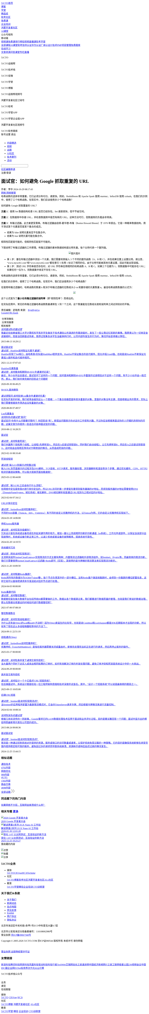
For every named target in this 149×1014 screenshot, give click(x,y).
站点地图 (11, 906)
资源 (8, 52)
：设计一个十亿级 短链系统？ (26, 680)
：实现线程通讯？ (16, 619)
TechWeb (61, 964)
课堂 (17, 52)
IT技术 (53, 45)
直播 (26, 52)
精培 (21, 887)
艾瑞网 (69, 964)
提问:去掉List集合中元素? (23, 396)
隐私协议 (11, 920)
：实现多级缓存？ (16, 530)
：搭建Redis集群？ (16, 574)
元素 (11, 368)
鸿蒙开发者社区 (9, 27)
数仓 (12, 613)
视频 (9, 146)
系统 (3, 547)
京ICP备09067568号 (21, 935)
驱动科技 (43, 964)
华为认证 (36, 45)
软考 (20, 45)
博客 (3, 6)
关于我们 (11, 899)
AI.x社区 (48, 880)
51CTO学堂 (13, 887)
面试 (3, 347)
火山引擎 (39, 968)
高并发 (4, 674)
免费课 (4, 20)
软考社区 (5, 17)
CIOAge (18, 873)
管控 (3, 613)
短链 (13, 695)
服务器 (15, 523)
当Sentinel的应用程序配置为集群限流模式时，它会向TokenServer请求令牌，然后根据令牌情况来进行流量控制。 (58, 704)
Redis (3, 592)
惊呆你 (11, 715)
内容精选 (11, 143)
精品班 (4, 13)
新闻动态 (11, 903)
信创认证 (27, 45)
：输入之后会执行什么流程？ (22, 485)
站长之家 (77, 964)
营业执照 (6, 951)
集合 (11, 413)
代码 (13, 592)
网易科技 (24, 964)
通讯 (8, 637)
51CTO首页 (7, 3)
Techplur (31, 873)
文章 (3, 52)
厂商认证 (45, 45)
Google (4, 313)
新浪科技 (5, 964)
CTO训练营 (39, 887)
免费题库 (75, 45)
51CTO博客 (13, 880)
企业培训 (5, 24)
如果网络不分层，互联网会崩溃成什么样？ (23, 805)
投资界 (24, 968)
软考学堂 (40, 41)
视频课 (4, 41)
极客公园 (123, 964)
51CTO (10, 873)
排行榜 (18, 41)
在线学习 (5, 48)
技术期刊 (11, 157)
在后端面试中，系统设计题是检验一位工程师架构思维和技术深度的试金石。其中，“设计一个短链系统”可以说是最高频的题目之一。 (69, 684)
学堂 (3, 10)
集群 (8, 592)
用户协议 (11, 916)
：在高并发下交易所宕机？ (23, 660)
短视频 (25, 41)
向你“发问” (13, 417)
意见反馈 (11, 910)
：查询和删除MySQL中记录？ (26, 372)
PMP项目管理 (64, 45)
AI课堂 (4, 31)
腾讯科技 (15, 964)
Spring (9, 523)
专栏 (22, 52)
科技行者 (52, 964)
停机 (3, 523)
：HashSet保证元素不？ (21, 350)
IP (7, 503)
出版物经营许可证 (20, 951)
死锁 (3, 459)
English (10, 913)
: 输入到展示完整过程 (18, 465)
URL (10, 313)
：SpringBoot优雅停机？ (19, 509)
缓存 (8, 547)
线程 (8, 459)
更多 (15, 811)
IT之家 (108, 964)
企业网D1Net (14, 968)
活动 (9, 160)
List (3, 413)
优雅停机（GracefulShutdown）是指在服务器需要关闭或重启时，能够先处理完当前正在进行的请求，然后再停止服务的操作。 (65, 647)
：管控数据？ (14, 595)
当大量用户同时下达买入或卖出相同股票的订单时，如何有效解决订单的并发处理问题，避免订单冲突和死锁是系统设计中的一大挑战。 (71, 664)
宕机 (17, 674)
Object (13, 637)
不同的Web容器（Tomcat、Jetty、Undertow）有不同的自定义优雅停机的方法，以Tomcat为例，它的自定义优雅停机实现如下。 (65, 513)
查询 (11, 390)
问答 (12, 52)
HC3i (24, 873)
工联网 (115, 964)
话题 (9, 150)
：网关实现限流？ (16, 554)
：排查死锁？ (14, 441)
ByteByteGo (34, 310)
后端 (3, 695)
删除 (16, 390)
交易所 (11, 674)
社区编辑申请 (8, 169)
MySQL (5, 390)
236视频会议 (134, 964)
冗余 (12, 547)
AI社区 (10, 153)
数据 (8, 613)
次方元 (31, 968)
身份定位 (12, 503)
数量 (16, 368)
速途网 (85, 964)
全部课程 (5, 45)
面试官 (9, 347)
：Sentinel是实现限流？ (20, 701)
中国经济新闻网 (97, 964)
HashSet (5, 368)
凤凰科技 (33, 964)
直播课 (32, 41)
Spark (15, 313)
